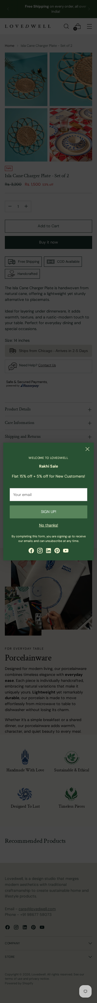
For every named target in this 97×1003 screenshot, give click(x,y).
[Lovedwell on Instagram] (40, 551)
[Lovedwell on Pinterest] (57, 551)
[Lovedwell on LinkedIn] (48, 551)
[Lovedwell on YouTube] (66, 551)
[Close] (87, 449)
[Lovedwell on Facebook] (31, 551)
